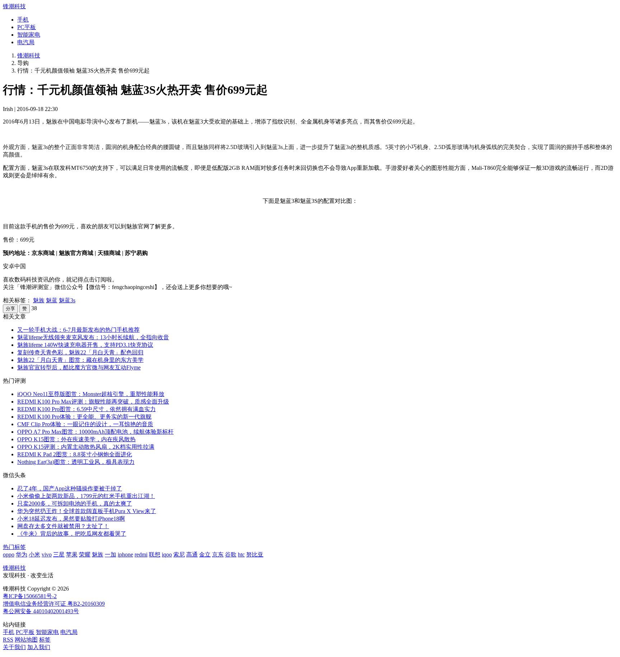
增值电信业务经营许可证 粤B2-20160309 (54, 604)
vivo (47, 554)
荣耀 (84, 554)
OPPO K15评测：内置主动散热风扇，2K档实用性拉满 (85, 447)
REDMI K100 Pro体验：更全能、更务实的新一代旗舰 (84, 417)
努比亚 (254, 554)
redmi (141, 554)
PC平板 (26, 27)
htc (241, 554)
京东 (218, 554)
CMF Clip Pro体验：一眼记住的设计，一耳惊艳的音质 (85, 424)
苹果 (72, 554)
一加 (110, 554)
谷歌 (230, 554)
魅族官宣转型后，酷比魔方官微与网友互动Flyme (79, 367)
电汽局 (25, 42)
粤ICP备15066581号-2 (30, 596)
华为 (21, 554)
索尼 (179, 554)
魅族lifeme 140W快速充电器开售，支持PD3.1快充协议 (85, 345)
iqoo (167, 554)
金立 (205, 554)
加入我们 (38, 647)
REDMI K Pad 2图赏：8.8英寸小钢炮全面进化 (74, 454)
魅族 (38, 300)
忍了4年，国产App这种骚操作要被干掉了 (69, 488)
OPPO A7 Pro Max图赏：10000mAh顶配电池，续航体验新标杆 (95, 432)
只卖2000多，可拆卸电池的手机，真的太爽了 (74, 503)
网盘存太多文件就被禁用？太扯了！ (63, 526)
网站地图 (26, 640)
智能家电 (28, 35)
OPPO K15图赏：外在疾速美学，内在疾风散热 (76, 439)
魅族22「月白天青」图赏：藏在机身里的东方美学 (80, 360)
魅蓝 (51, 300)
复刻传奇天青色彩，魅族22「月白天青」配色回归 (80, 352)
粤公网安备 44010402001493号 (41, 611)
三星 (59, 554)
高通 (192, 554)
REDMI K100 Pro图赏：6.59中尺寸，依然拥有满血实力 (86, 409)
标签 (45, 640)
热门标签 (14, 547)
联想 (154, 554)
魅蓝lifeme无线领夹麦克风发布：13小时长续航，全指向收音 (93, 337)
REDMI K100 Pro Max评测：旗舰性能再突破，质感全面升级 (93, 402)
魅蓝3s (67, 300)
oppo (8, 554)
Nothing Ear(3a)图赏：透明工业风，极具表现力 (76, 462)
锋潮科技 (14, 6)
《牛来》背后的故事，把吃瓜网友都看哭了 (71, 534)
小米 (34, 554)
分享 (10, 308)
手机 (23, 20)
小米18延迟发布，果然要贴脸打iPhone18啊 (71, 519)
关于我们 (14, 647)
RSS (8, 640)
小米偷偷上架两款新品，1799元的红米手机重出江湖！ (86, 496)
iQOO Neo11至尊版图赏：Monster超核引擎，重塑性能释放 (90, 394)
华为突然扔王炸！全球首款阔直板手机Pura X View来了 (86, 511)
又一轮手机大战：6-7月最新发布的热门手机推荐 (78, 330)
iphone (125, 554)
